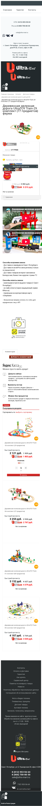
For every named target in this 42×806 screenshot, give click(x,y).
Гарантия (20, 10)
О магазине (7, 10)
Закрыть (8, 172)
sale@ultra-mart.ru (22, 32)
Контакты (32, 10)
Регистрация (10, 803)
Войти (3, 803)
